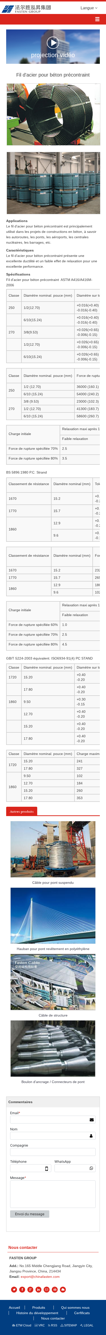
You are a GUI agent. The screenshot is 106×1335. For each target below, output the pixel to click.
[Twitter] (14, 1290)
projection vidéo (53, 55)
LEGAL (88, 1325)
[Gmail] (47, 1290)
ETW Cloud (23, 1325)
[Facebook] (22, 1290)
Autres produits (22, 811)
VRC (41, 1325)
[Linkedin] (38, 1290)
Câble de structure (53, 1015)
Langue (88, 8)
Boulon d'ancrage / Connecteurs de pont (53, 1082)
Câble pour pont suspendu (53, 883)
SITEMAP (70, 1325)
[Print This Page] (55, 1290)
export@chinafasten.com (40, 1277)
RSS (53, 1325)
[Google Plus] (30, 1290)
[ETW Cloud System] (63, 1290)
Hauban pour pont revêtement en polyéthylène (53, 949)
